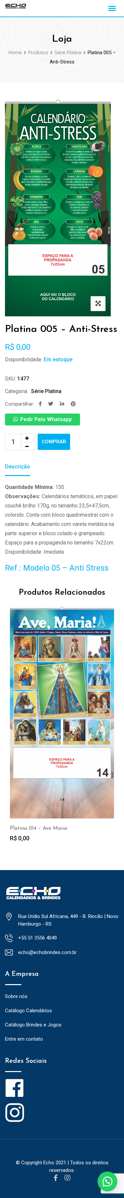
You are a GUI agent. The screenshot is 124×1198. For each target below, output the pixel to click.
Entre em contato (24, 1039)
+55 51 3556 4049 (37, 938)
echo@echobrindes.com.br (47, 952)
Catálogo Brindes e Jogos (33, 1025)
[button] (107, 1181)
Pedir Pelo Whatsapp (46, 419)
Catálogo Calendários (28, 1011)
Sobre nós (16, 996)
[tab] (17, 467)
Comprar (54, 442)
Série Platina (46, 391)
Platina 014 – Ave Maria (38, 828)
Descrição (17, 466)
